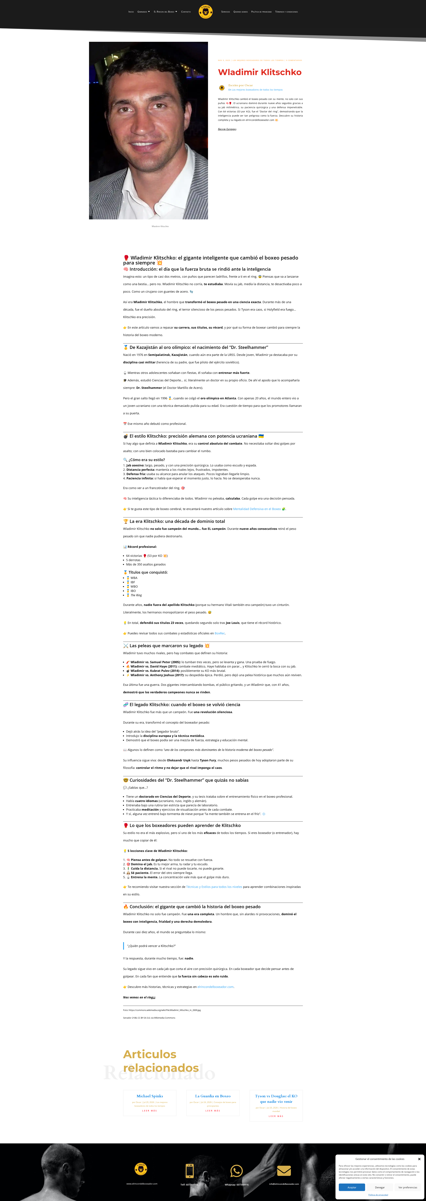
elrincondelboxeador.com (216, 987)
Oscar (249, 85)
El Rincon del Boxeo (164, 11)
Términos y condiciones (286, 11)
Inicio (131, 11)
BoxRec (220, 633)
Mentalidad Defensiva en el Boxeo (257, 509)
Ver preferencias (408, 1187)
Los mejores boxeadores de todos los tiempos (258, 60)
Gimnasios (142, 11)
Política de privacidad (378, 1194)
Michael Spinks (150, 1096)
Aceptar (352, 1187)
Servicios (225, 11)
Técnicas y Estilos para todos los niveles (214, 887)
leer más (149, 1110)
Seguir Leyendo (227, 129)
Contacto (186, 11)
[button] (419, 1159)
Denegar (380, 1187)
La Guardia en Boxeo (213, 1096)
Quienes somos (240, 11)
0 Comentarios (294, 60)
